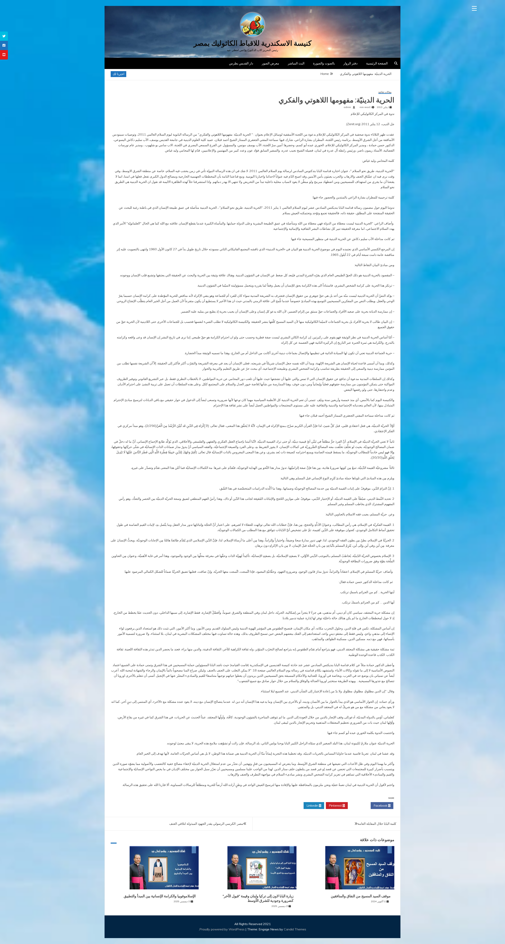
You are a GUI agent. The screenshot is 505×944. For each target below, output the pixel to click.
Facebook (381, 805)
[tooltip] (4, 36)
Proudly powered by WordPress (222, 929)
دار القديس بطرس (241, 63)
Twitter (358, 805)
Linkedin (313, 805)
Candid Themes (295, 929)
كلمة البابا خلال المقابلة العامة (377, 824)
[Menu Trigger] (474, 8)
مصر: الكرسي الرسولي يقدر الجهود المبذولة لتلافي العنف (206, 824)
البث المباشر (296, 63)
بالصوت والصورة (324, 63)
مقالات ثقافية (384, 92)
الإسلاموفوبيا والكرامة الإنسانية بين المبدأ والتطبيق (160, 896)
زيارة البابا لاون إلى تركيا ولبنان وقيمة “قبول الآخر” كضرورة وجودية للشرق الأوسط (258, 898)
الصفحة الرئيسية (377, 63)
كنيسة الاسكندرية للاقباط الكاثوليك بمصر (252, 43)
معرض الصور (270, 63)
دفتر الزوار (350, 63)
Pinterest (336, 805)
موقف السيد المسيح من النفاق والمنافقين (361, 896)
